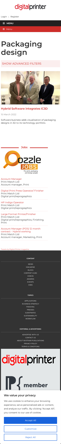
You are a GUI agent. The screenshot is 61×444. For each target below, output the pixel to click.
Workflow (30, 319)
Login (4, 17)
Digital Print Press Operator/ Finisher (22, 190)
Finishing (30, 307)
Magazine (30, 267)
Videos (30, 276)
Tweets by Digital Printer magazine (15, 249)
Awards (30, 279)
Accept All (30, 420)
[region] (30, 417)
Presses (30, 310)
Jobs (24, 147)
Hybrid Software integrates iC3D (24, 108)
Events (30, 282)
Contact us (30, 338)
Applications (30, 301)
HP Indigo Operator (12, 202)
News (30, 264)
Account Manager (11, 178)
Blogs (30, 270)
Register (14, 17)
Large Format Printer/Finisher (18, 214)
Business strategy (30, 304)
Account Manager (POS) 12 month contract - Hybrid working (21, 230)
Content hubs (30, 273)
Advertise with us (30, 335)
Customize (30, 428)
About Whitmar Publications (30, 341)
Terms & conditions (30, 347)
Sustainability (30, 316)
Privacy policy (30, 344)
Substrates (30, 313)
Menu (10, 23)
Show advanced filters (21, 63)
